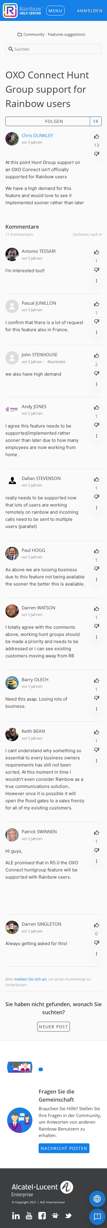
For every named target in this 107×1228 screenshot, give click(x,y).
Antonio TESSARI (39, 251)
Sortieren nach (86, 234)
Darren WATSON (38, 608)
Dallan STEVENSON (41, 478)
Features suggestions (66, 34)
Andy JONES (34, 406)
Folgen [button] (54, 121)
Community (34, 34)
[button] (55, 11)
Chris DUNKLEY (37, 135)
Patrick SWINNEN (39, 831)
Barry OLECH (35, 679)
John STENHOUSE (39, 354)
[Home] (23, 10)
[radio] (96, 136)
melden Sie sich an (30, 979)
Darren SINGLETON (41, 924)
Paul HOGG (33, 550)
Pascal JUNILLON (39, 303)
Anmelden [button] (90, 10)
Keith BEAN (33, 731)
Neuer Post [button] (53, 1026)
